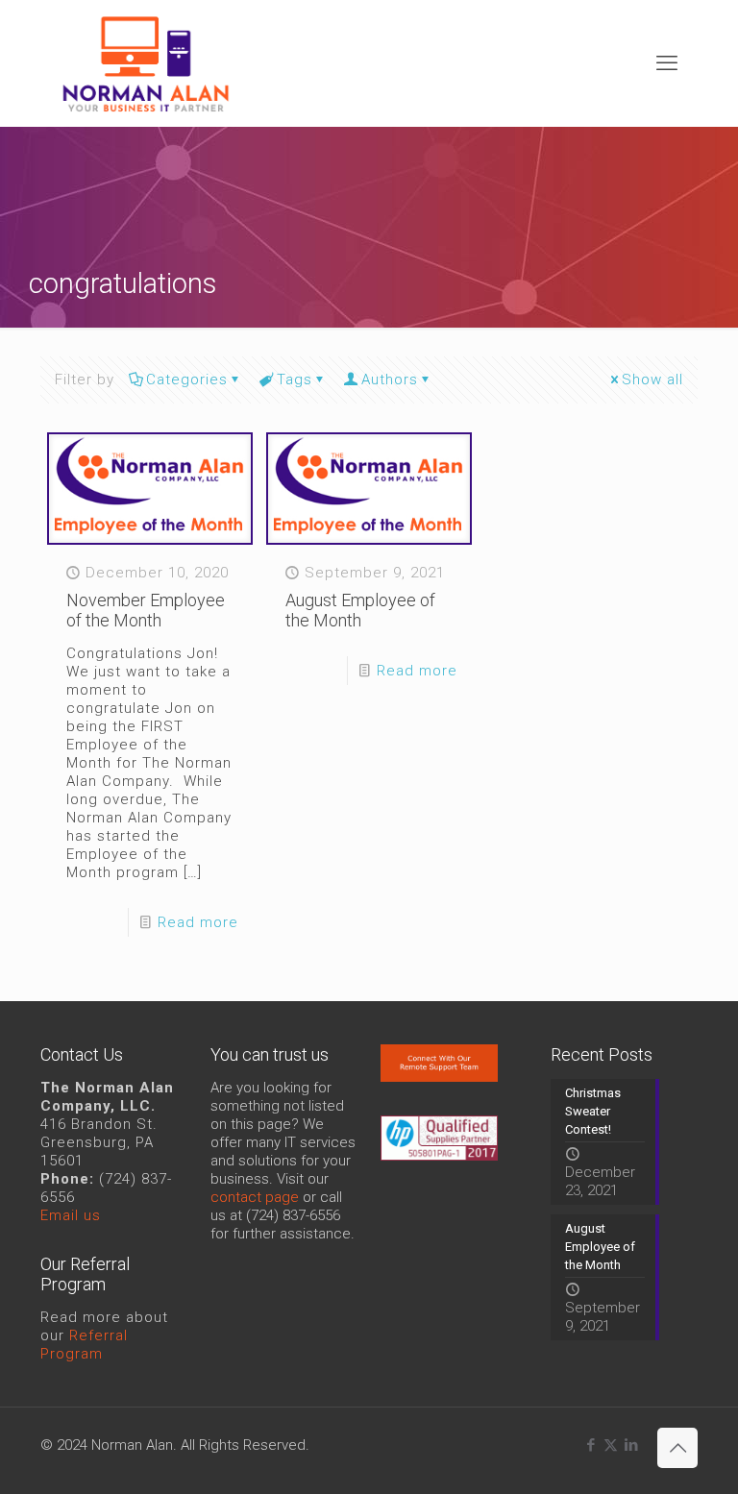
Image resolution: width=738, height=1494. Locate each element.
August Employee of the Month (360, 610)
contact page (254, 1197)
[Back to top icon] (677, 1448)
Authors (389, 379)
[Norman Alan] (145, 63)
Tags (294, 379)
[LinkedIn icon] (631, 1445)
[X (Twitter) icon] (610, 1445)
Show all (652, 379)
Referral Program (84, 1344)
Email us (70, 1215)
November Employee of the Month (145, 610)
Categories (187, 379)
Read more (198, 922)
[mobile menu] (667, 63)
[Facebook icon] (590, 1445)
